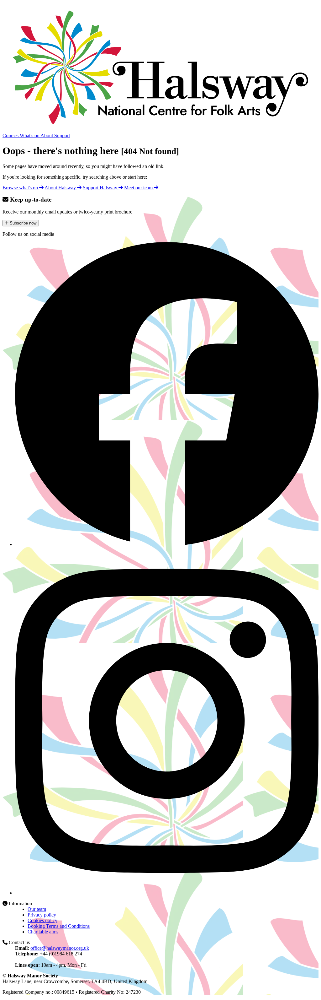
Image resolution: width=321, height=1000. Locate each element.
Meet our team (139, 187)
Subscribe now (22, 223)
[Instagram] (166, 892)
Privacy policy (42, 914)
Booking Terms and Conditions (59, 926)
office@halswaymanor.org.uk (59, 948)
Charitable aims (43, 931)
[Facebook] (166, 544)
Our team (37, 909)
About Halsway (61, 187)
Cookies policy (42, 920)
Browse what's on (21, 187)
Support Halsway (100, 187)
